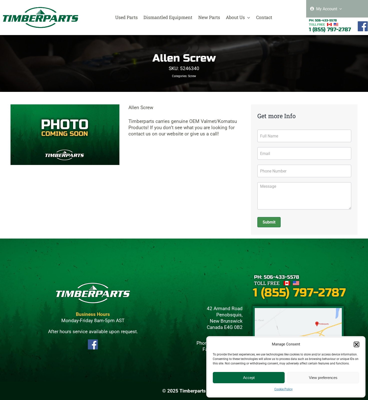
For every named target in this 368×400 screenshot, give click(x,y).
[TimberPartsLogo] (40, 9)
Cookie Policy (283, 389)
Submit (269, 222)
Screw (192, 76)
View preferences (323, 377)
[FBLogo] (363, 23)
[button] (356, 344)
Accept (249, 377)
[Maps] (298, 304)
